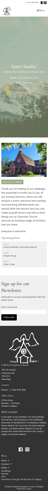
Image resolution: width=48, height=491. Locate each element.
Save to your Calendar (12, 182)
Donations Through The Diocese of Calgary (21, 479)
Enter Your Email (9, 307)
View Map (6, 379)
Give (3, 476)
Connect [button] (5, 464)
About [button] (4, 460)
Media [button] (4, 467)
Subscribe (9, 317)
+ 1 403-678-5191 (32, 2)
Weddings (6, 471)
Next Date (22, 93)
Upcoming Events (10, 238)
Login (29, 489)
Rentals (4, 473)
